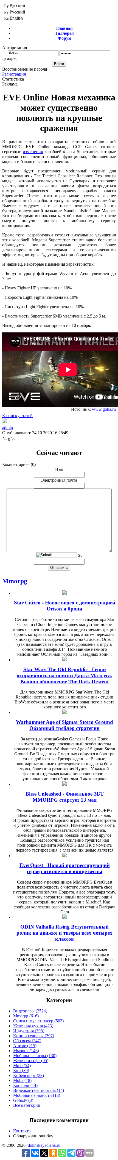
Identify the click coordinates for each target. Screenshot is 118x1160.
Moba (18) (22, 1080)
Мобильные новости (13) (36, 1095)
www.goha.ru (104, 409)
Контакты (22, 1131)
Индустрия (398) (28, 1030)
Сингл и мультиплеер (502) (38, 1020)
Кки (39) (21, 1070)
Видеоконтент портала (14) (38, 1090)
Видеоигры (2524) (30, 1011)
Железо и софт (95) (30, 1060)
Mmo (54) (22, 1065)
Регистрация (14, 74)
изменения (33, 151)
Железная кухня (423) (33, 1025)
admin (7, 427)
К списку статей (17, 415)
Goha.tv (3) (23, 1100)
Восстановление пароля (24, 69)
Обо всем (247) (27, 1040)
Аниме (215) (24, 1045)
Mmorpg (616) (26, 1016)
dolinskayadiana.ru (44, 1145)
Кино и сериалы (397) (33, 1035)
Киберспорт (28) (28, 1075)
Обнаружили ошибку (33, 1136)
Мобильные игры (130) (35, 1055)
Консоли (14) (25, 1085)
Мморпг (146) (26, 1050)
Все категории (26, 1105)
